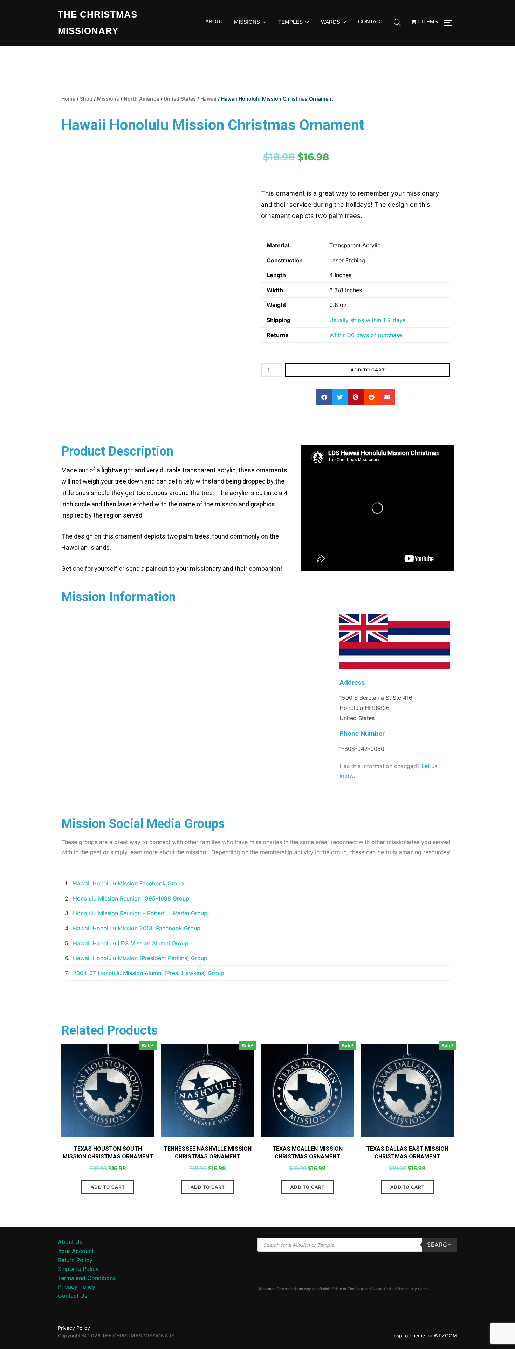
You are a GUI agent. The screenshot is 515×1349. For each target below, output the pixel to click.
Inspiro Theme (408, 1335)
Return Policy (75, 1260)
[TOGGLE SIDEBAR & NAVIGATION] (450, 22)
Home (68, 99)
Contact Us (72, 1295)
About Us (70, 1241)
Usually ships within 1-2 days (367, 319)
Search (439, 1244)
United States (180, 99)
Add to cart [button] (108, 1187)
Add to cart (368, 369)
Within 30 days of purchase (365, 334)
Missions (108, 99)
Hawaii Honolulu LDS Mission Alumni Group (130, 943)
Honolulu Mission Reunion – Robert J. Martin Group (140, 913)
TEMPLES (290, 22)
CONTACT (370, 22)
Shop (86, 99)
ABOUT (214, 22)
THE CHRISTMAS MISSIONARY (97, 22)
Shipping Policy (78, 1268)
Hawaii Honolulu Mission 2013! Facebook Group (136, 928)
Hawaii (208, 99)
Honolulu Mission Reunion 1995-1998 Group (131, 898)
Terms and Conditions (87, 1277)
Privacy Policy (76, 1286)
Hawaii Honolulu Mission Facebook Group (128, 883)
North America (141, 99)
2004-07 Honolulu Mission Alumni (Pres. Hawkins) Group (148, 973)
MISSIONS (247, 22)
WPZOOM (445, 1335)
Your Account (76, 1250)
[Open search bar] (397, 23)
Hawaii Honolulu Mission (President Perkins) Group (140, 957)
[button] (324, 397)
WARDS (330, 22)
